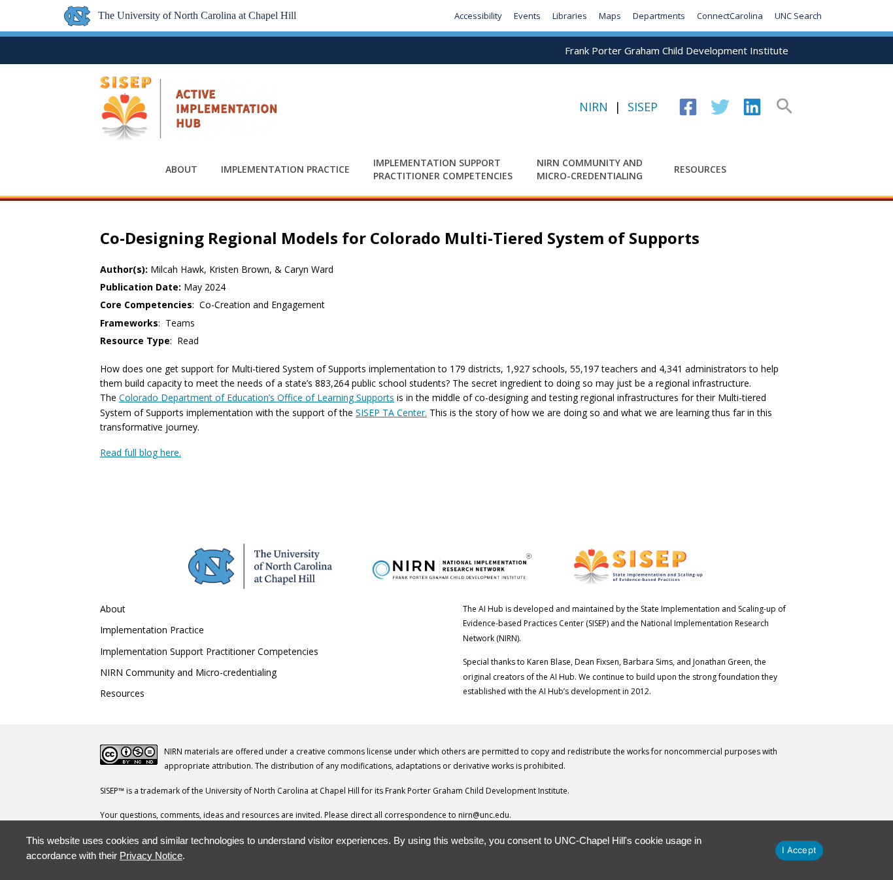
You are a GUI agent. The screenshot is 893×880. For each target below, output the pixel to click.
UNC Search (798, 16)
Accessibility (478, 16)
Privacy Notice (151, 855)
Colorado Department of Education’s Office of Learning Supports (256, 397)
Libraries (569, 16)
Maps (610, 16)
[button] (784, 107)
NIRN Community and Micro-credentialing (590, 169)
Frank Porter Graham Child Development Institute (676, 50)
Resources (700, 169)
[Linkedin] (752, 107)
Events (527, 16)
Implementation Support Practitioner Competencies (443, 169)
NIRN (593, 106)
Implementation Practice (285, 169)
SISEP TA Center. (391, 412)
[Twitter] (720, 107)
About (181, 169)
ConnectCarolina (730, 16)
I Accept (799, 850)
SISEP (643, 106)
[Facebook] (688, 107)
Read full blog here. (140, 452)
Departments (659, 16)
